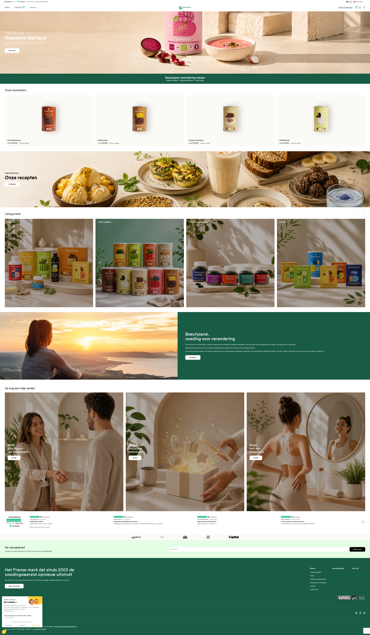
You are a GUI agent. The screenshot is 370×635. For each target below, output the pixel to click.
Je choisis (22, 625)
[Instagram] (364, 613)
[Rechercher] (364, 7)
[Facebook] (360, 613)
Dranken (313, 586)
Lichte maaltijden (316, 572)
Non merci (9, 625)
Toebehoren (314, 589)
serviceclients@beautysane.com (65, 626)
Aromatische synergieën (318, 583)
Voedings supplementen (318, 579)
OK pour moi (36, 625)
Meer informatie (14, 586)
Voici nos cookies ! (9, 617)
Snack (312, 576)
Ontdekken (12, 184)
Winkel (7, 7)
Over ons (33, 7)
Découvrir (12, 50)
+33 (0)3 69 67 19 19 (39, 629)
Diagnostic (19, 7)
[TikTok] (356, 613)
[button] (4, 631)
